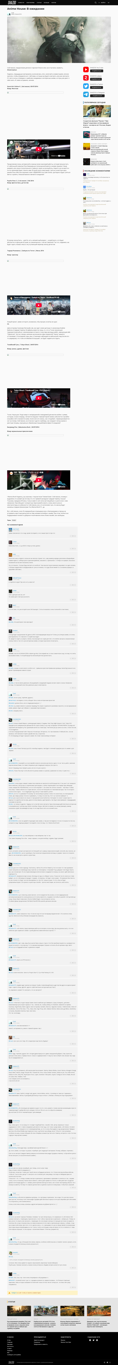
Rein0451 (15, 1252)
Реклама (10, 1344)
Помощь (9, 1350)
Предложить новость (41, 1344)
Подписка (37, 1342)
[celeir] (10, 555)
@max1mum (12, 700)
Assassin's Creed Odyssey (99, 144)
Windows (94, 159)
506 (14, 1037)
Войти (103, 2)
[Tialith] (10, 650)
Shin (14, 618)
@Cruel (11, 723)
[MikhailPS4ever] (10, 578)
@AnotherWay (13, 1148)
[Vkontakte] (97, 1340)
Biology (93, 132)
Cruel (12, 12)
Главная (9, 1342)
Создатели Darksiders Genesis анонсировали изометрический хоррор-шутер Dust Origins (94, 192)
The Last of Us (12, 1319)
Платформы (30, 2)
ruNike (14, 590)
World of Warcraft (93, 1319)
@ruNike (11, 622)
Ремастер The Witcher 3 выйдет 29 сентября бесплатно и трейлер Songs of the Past (94, 230)
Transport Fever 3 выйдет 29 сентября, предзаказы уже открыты (96, 181)
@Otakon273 (12, 876)
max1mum (16, 529)
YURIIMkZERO (17, 719)
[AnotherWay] (10, 1121)
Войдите (14, 1293)
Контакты (10, 1346)
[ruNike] (10, 591)
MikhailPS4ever (17, 578)
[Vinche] (10, 745)
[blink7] (10, 606)
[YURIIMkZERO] (10, 720)
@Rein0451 (12, 1280)
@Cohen (11, 706)
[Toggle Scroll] (108, 2)
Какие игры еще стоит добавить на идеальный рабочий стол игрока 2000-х (100, 162)
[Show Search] (95, 2)
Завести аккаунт (39, 1340)
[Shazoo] (12, 2)
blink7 (14, 605)
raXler (88, 174)
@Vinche (11, 771)
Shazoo (63, 1340)
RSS (8, 1352)
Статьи (39, 2)
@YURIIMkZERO (13, 763)
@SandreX (11, 703)
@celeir (11, 711)
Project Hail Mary (89, 119)
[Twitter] (93, 1340)
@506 (10, 1053)
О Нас (9, 1340)
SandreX (15, 630)
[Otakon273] (10, 847)
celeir (14, 554)
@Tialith (11, 668)
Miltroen (89, 222)
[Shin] (10, 618)
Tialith (14, 649)
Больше (46, 2)
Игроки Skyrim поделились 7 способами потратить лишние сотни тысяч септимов (70, 1323)
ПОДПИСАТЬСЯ (96, 71)
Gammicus (89, 197)
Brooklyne (89, 186)
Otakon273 (16, 847)
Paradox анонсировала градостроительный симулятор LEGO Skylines (94, 205)
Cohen (14, 541)
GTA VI (36, 1319)
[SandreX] (10, 631)
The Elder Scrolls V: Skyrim (69, 1319)
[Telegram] (90, 1340)
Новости (21, 2)
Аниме (14, 520)
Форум (53, 2)
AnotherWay (16, 1121)
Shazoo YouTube (66, 1342)
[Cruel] (10, 694)
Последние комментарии (97, 171)
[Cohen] (10, 542)
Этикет (9, 1348)
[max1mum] (10, 529)
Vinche (14, 744)
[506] (10, 1037)
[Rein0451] (10, 1253)
